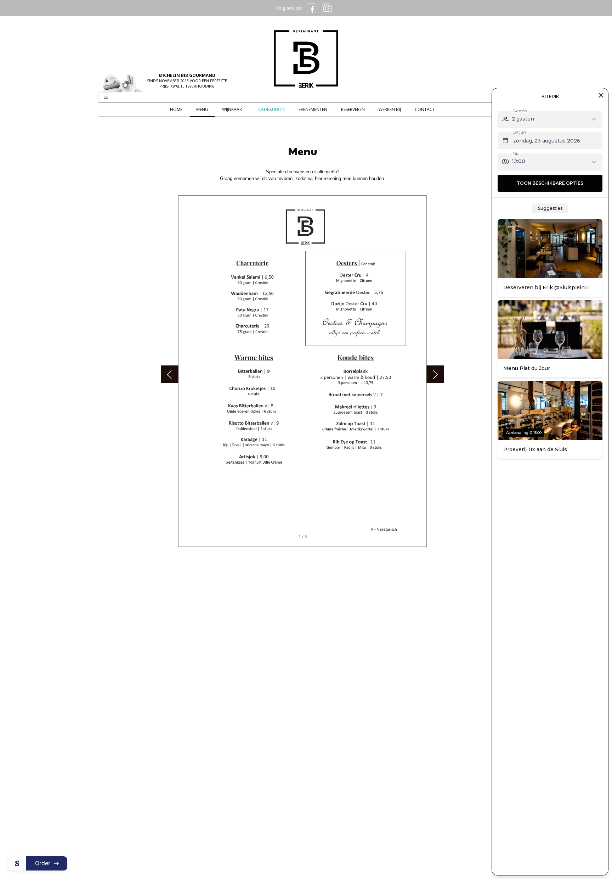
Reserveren (353, 109)
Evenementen (313, 109)
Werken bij (390, 109)
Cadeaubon (271, 109)
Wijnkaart (233, 109)
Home (176, 109)
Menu (202, 109)
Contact (425, 109)
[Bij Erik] (306, 58)
